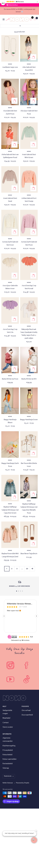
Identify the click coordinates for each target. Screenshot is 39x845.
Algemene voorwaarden (8, 739)
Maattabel (6, 718)
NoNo (10, 64)
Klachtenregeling (9, 746)
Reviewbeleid (8, 764)
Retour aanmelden (9, 759)
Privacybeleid (8, 750)
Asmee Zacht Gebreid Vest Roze (29, 243)
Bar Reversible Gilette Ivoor (29, 464)
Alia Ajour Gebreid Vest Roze (28, 112)
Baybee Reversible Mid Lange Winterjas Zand (10, 555)
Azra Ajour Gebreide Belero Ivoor (10, 287)
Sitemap (6, 768)
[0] (30, 19)
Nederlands (7, 776)
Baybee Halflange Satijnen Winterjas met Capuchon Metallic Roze (28, 508)
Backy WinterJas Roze (10, 379)
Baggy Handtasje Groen (29, 420)
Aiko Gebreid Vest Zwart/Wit (29, 68)
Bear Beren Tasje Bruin (29, 554)
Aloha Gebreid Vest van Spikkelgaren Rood (10, 156)
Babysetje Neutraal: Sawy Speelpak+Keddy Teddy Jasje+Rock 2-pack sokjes (28, 333)
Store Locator (8, 727)
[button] (34, 840)
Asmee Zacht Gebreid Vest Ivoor (10, 243)
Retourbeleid (7, 755)
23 (27, 568)
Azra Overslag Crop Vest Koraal (29, 287)
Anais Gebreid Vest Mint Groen (29, 156)
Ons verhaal (26, 710)
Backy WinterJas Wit (29, 379)
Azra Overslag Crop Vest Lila (10, 330)
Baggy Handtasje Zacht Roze (10, 464)
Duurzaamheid (27, 715)
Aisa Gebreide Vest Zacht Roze (10, 112)
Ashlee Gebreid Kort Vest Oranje (28, 199)
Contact (6, 723)
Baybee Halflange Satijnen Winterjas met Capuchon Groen (10, 510)
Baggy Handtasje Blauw (10, 421)
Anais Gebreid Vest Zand (10, 199)
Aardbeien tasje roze (10, 67)
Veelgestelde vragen (7, 711)
